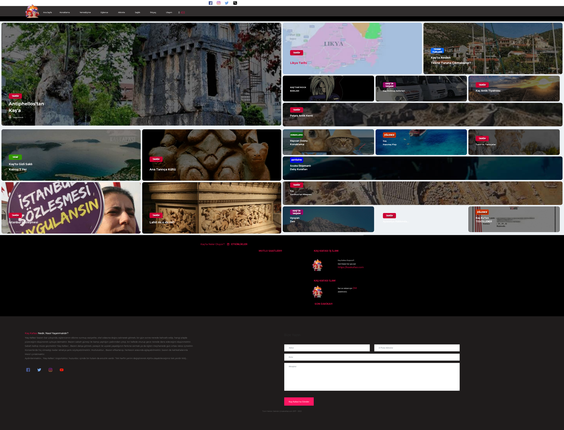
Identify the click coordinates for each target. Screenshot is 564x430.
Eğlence (104, 12)
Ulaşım (169, 12)
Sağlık (137, 12)
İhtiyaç (153, 12)
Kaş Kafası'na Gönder (299, 401)
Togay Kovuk (18, 117)
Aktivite (121, 12)
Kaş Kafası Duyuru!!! (346, 260)
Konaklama (65, 12)
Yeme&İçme (85, 12)
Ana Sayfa (47, 12)
